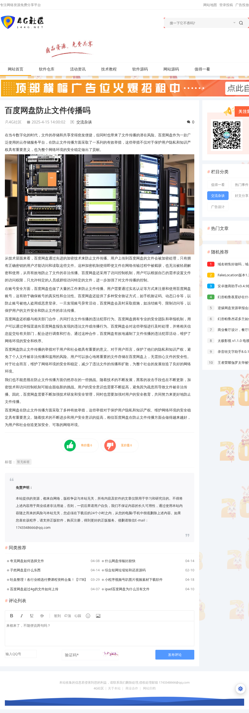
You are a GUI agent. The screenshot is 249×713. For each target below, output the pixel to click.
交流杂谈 (84, 122)
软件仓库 (46, 69)
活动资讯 (78, 69)
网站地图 (210, 4)
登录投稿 (226, 4)
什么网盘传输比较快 (120, 560)
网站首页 (15, 69)
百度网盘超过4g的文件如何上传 (34, 589)
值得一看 (202, 69)
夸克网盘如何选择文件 (27, 560)
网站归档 (149, 688)
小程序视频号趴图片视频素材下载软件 (134, 579)
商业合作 (131, 688)
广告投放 (242, 4)
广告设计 (218, 206)
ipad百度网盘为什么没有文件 (127, 589)
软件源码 (140, 69)
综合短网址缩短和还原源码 (125, 570)
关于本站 (114, 688)
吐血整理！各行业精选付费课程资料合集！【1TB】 (49, 579)
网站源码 (171, 69)
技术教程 (109, 69)
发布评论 (175, 654)
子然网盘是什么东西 (25, 570)
